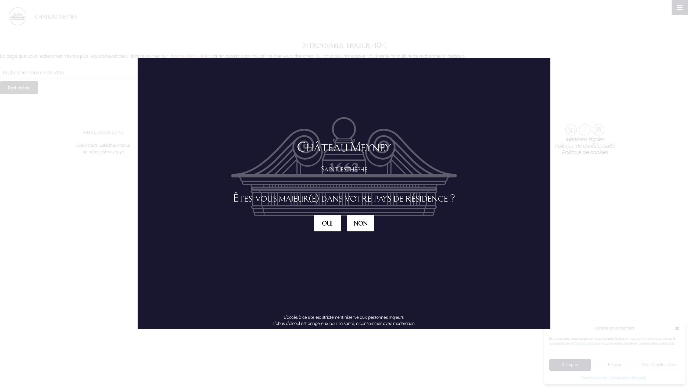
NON (361, 223)
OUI (327, 223)
